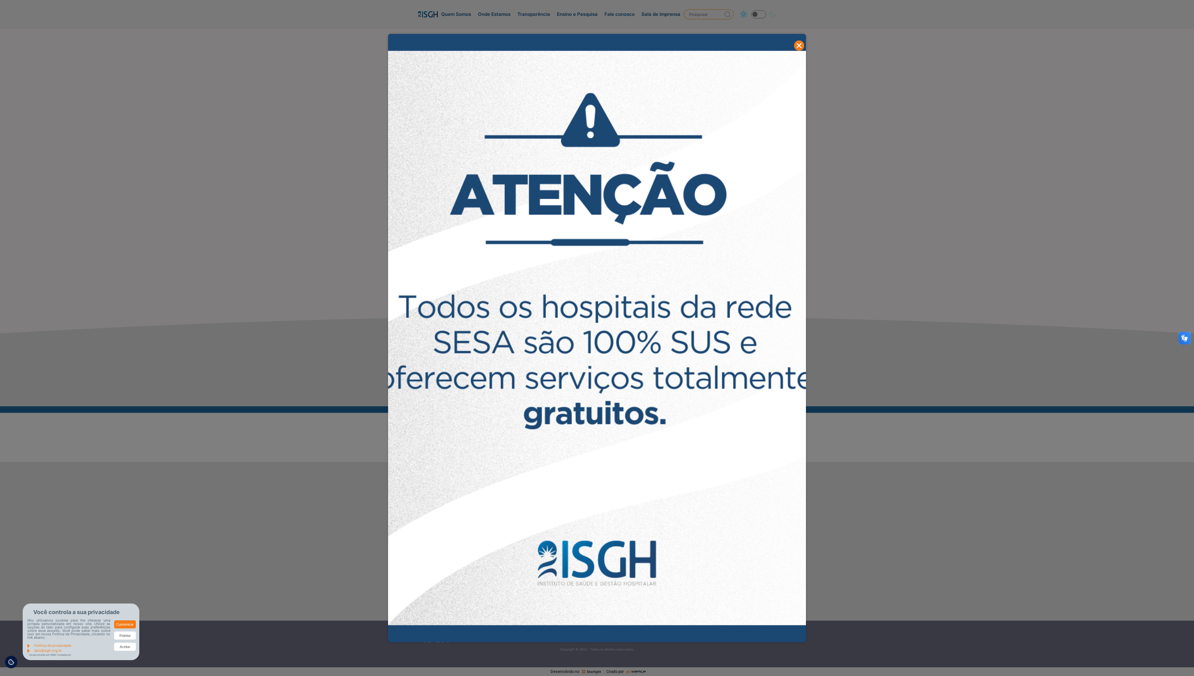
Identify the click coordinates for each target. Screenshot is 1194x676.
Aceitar (125, 647)
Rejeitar (125, 635)
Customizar (125, 624)
